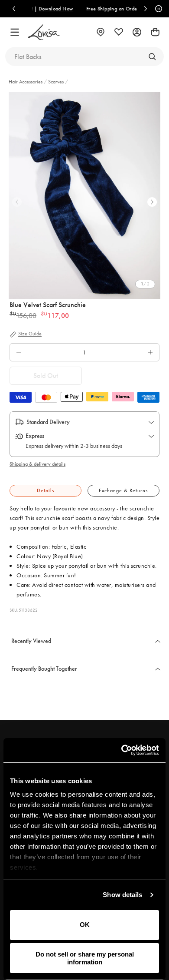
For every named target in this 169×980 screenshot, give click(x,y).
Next (152, 202)
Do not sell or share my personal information (85, 957)
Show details (122, 894)
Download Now (36, 8)
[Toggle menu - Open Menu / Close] (14, 32)
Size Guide (30, 334)
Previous (16, 202)
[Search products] (152, 56)
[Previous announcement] (14, 9)
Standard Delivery (48, 421)
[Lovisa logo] (44, 32)
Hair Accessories (26, 81)
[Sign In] (137, 32)
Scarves (56, 81)
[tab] (45, 491)
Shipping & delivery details (37, 463)
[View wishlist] (118, 32)
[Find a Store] (100, 32)
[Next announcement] (146, 9)
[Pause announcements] (157, 8)
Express (35, 435)
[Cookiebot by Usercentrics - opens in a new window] (121, 750)
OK (85, 924)
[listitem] (84, 195)
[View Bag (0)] (155, 32)
